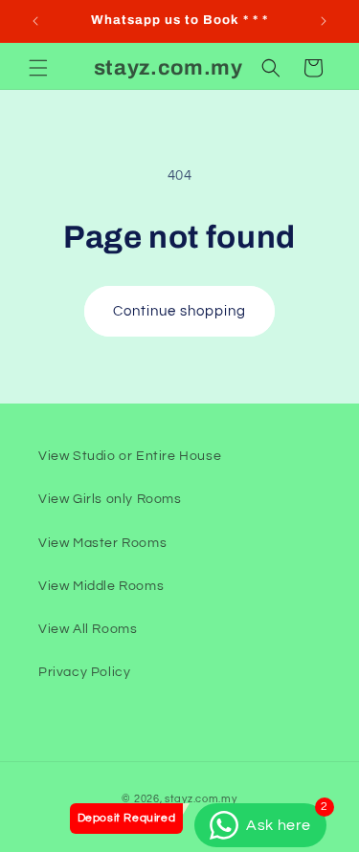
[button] (38, 68)
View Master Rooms (102, 543)
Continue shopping (179, 311)
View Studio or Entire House (129, 456)
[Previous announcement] (35, 21)
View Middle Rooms (101, 586)
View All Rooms (87, 629)
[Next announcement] (324, 21)
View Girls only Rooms (110, 499)
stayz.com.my (200, 799)
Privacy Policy (84, 672)
